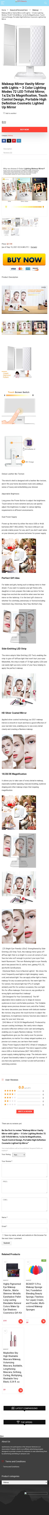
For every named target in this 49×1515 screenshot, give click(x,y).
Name (5, 1217)
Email (4, 1226)
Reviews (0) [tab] (8, 153)
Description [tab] (8, 149)
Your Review (7, 1161)
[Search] (45, 3)
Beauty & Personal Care (18, 10)
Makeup (35, 10)
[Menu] (2, 3)
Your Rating (6, 1154)
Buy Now (24, 129)
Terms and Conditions (11, 1467)
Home (4, 10)
